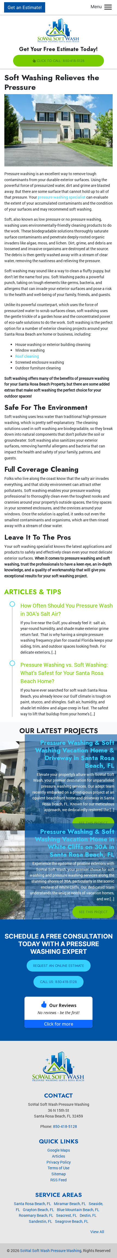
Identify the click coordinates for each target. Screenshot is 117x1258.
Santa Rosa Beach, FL (32, 1203)
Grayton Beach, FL (38, 1209)
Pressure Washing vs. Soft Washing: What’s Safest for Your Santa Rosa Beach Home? (64, 673)
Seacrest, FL (66, 1215)
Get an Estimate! (25, 7)
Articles (58, 1156)
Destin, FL (88, 1215)
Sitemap (58, 1173)
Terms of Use (58, 1167)
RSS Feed (58, 1179)
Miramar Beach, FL (70, 1203)
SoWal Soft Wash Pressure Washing (50, 1250)
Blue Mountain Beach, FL (78, 1209)
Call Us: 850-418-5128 (58, 981)
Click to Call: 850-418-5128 (61, 60)
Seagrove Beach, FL (71, 1221)
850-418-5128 (65, 1126)
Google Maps (58, 1150)
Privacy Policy (59, 1162)
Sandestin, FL (40, 1221)
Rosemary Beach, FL (36, 1215)
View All (97, 1231)
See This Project (93, 823)
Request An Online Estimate (58, 965)
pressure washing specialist (61, 197)
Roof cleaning (27, 356)
